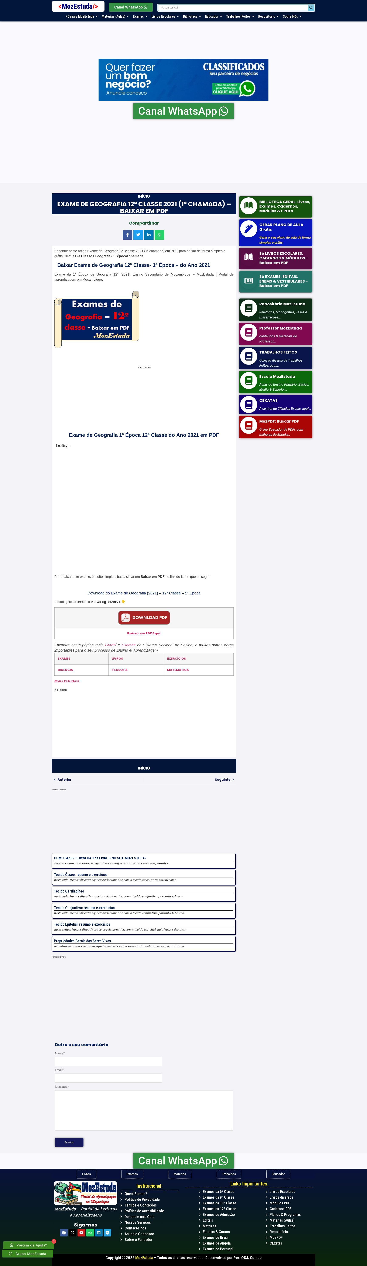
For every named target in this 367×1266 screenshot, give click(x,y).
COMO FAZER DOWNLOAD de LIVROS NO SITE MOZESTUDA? (100, 858)
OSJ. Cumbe (251, 1257)
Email (59, 1069)
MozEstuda (80, 6)
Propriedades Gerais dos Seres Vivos (82, 941)
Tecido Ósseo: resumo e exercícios (80, 874)
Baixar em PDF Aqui (144, 633)
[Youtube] (81, 1232)
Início (144, 196)
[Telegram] (107, 1232)
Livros (110, 645)
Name (60, 1053)
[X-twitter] (72, 1232)
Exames (129, 645)
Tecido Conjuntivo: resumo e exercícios (84, 907)
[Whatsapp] (90, 1232)
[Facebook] (64, 1232)
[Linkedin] (99, 1232)
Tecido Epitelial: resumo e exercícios (82, 924)
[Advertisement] (179, 151)
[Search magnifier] (311, 8)
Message (62, 1086)
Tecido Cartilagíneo (69, 891)
